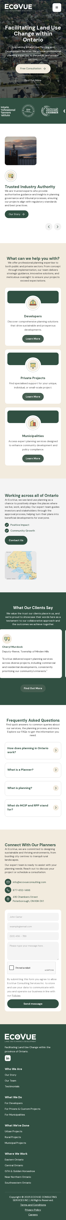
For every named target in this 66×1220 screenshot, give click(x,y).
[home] (18, 7)
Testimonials (12, 1086)
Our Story (10, 1075)
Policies (16, 995)
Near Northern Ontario (18, 1177)
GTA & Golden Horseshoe (20, 1171)
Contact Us (16, 540)
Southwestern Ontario (18, 1182)
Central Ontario (14, 1165)
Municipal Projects (15, 1143)
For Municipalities (15, 1114)
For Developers (14, 1103)
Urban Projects (13, 1131)
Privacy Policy (33, 1209)
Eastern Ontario (14, 1159)
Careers (33, 1214)
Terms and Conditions (33, 1205)
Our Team (10, 1080)
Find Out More (33, 80)
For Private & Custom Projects (22, 1109)
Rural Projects (13, 1137)
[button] (57, 7)
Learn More (33, 338)
